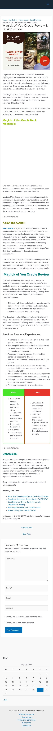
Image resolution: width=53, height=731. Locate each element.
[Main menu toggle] (48, 4)
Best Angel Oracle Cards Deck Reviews (24, 507)
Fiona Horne (8, 228)
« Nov (5, 700)
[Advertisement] (26, 155)
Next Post (27, 534)
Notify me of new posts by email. (20, 623)
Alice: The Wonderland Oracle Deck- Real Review (28, 496)
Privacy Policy (26, 717)
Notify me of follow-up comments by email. (25, 617)
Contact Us (26, 726)
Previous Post (26, 527)
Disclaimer (26, 723)
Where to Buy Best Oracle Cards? (22, 510)
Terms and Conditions (26, 720)
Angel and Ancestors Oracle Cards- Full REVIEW (28, 499)
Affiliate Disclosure (26, 714)
